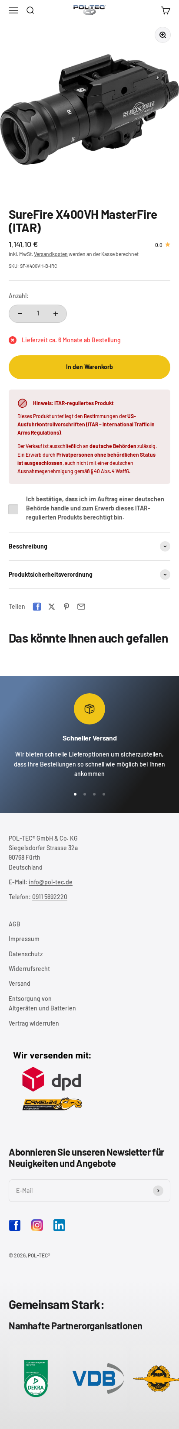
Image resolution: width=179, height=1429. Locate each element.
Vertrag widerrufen (34, 1023)
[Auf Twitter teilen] (51, 606)
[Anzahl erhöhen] (55, 313)
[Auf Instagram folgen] (37, 1225)
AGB (14, 924)
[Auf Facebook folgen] (15, 1229)
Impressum (24, 938)
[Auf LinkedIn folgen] (59, 1225)
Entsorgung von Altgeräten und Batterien (42, 1003)
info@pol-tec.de (51, 882)
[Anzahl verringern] (20, 313)
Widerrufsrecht (29, 968)
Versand (19, 983)
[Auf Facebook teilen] (37, 606)
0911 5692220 (49, 896)
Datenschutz (26, 954)
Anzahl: (19, 295)
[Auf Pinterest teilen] (66, 606)
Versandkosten (51, 254)
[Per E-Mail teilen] (81, 606)
